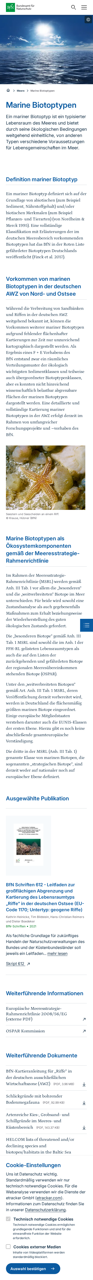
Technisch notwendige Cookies (43, 1219)
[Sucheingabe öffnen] (72, 7)
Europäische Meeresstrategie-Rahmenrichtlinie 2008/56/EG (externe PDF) (36, 1014)
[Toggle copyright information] (88, 19)
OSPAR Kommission (25, 1031)
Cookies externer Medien (37, 1246)
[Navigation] (83, 7)
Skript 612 (15, 963)
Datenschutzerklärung (45, 1209)
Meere (21, 90)
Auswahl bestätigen (28, 1268)
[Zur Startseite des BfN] (37, 7)
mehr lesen (57, 953)
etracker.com (49, 1197)
